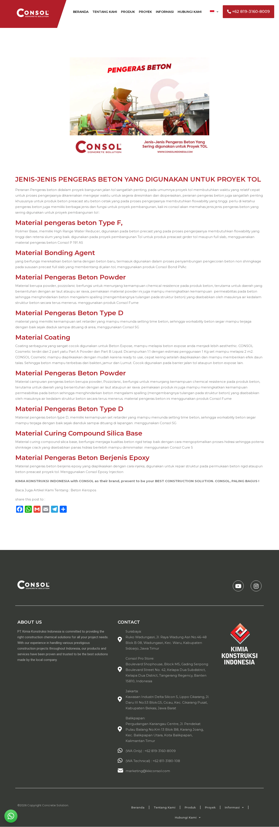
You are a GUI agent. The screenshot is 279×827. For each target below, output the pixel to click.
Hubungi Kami (190, 12)
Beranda (80, 12)
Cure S (187, 447)
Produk (128, 12)
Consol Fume (128, 303)
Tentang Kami (104, 12)
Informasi (165, 12)
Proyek (145, 12)
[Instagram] (256, 585)
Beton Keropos (83, 490)
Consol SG (131, 327)
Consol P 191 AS (70, 242)
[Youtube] (238, 585)
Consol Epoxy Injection (104, 472)
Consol (176, 447)
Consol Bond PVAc (171, 267)
